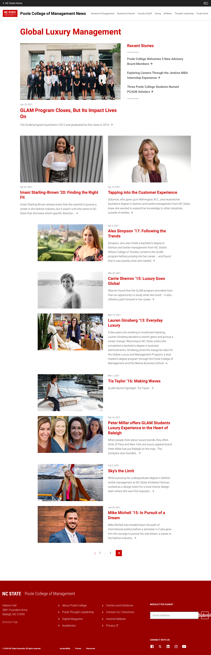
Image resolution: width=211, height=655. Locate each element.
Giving (158, 13)
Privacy (78, 648)
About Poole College (74, 605)
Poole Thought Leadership (78, 612)
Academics (69, 625)
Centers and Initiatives (119, 605)
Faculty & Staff (145, 13)
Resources (90, 648)
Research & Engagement (102, 13)
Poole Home (202, 13)
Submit (205, 615)
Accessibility (65, 648)
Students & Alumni (126, 13)
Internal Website (116, 618)
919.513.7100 (10, 622)
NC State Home (13, 3)
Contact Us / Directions (120, 612)
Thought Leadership (184, 13)
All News (168, 13)
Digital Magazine (72, 618)
